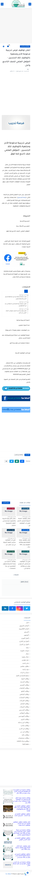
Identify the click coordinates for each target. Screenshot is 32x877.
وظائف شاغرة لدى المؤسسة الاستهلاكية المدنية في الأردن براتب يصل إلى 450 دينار (21, 791)
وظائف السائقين (24, 694)
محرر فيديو (26, 663)
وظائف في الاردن (25, 46)
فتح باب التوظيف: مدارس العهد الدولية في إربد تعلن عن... (9, 542)
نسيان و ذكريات (24, 672)
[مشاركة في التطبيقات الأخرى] (6, 461)
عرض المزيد (6, 502)
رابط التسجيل (21, 197)
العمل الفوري (25, 638)
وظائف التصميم (24, 685)
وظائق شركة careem (23, 741)
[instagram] (19, 608)
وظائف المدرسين (24, 710)
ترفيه (27, 647)
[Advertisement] (16, 26)
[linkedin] (5, 608)
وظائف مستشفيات (23, 738)
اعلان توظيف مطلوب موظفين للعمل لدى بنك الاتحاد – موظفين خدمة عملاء (21, 823)
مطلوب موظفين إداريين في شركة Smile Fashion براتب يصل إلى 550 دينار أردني (22, 856)
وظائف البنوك (25, 678)
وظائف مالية (25, 735)
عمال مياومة (25, 657)
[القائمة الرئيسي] (30, 4)
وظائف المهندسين (24, 716)
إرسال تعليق (24, 581)
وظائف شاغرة (25, 725)
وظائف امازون (25, 719)
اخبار (27, 622)
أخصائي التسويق (24, 625)
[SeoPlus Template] (25, 874)
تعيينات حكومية (24, 650)
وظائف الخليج (25, 691)
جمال (27, 653)
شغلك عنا (8, 874)
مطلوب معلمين (24, 666)
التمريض (26, 632)
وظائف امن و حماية (23, 722)
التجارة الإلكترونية (24, 629)
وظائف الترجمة (24, 682)
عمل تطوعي (25, 660)
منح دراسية (25, 669)
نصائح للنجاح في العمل (22, 675)
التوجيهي (26, 635)
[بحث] (2, 4)
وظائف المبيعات (24, 707)
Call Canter (25, 744)
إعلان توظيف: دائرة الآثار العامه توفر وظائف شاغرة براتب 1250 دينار (22, 848)
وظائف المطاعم (24, 713)
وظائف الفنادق (24, 703)
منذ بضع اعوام (22, 295)
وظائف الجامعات (24, 688)
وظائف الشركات (24, 700)
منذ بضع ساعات (25, 516)
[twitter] (26, 608)
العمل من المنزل (24, 644)
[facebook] (12, 608)
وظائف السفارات (24, 697)
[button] (22, 461)
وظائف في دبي (24, 731)
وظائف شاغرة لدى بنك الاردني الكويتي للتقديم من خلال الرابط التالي (21, 864)
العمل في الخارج (24, 641)
